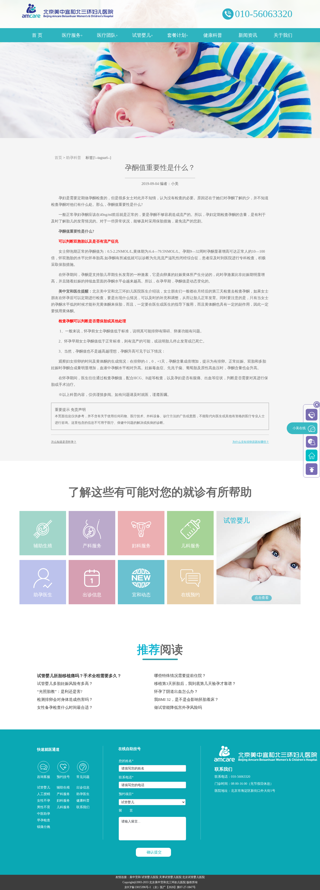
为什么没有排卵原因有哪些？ (250, 441)
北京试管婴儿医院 (193, 877)
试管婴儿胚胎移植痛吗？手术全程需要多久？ (79, 675)
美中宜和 (135, 877)
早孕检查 (43, 820)
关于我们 (283, 35)
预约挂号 (63, 777)
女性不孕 (43, 800)
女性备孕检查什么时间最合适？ (65, 707)
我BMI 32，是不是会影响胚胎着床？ (186, 699)
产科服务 (63, 794)
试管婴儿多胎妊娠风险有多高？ (65, 683)
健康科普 (212, 35)
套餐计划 (177, 35)
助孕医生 (82, 794)
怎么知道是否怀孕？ (63, 441)
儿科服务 (63, 807)
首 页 (37, 35)
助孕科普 (73, 158)
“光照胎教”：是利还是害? (59, 691)
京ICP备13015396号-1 (137, 887)
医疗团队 (107, 35)
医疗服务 (72, 35)
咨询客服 (43, 777)
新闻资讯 (247, 35)
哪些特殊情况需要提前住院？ (180, 675)
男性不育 (43, 807)
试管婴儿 (142, 35)
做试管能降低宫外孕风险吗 (178, 707)
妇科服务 (63, 800)
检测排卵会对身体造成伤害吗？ (65, 699)
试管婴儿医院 (149, 877)
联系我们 (82, 807)
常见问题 (82, 777)
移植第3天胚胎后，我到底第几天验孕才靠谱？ (195, 683)
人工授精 (43, 794)
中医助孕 (43, 813)
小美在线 (299, 428)
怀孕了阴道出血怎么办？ (176, 691)
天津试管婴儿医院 (170, 877)
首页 (58, 158)
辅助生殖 (63, 787)
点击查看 (262, 598)
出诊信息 (82, 787)
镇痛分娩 (43, 827)
